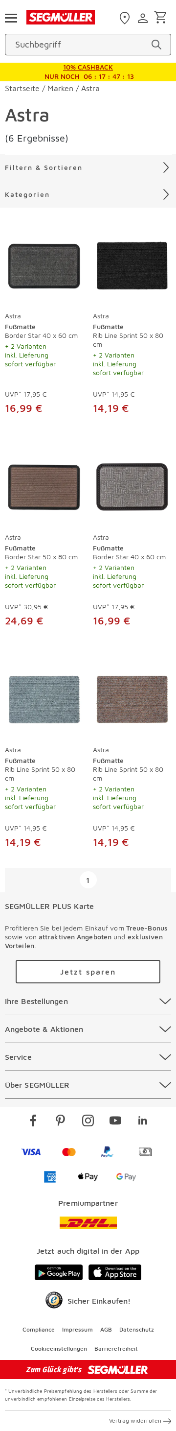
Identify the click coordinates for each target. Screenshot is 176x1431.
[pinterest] (60, 1122)
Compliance (38, 1329)
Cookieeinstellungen (59, 1348)
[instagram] (88, 1122)
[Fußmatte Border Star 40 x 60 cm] (44, 263)
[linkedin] (143, 1122)
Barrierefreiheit (116, 1348)
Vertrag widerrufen (135, 1420)
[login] (144, 18)
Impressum (77, 1329)
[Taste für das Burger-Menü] (11, 17)
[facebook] (33, 1122)
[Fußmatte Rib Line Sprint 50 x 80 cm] (132, 263)
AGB (106, 1329)
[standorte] (126, 18)
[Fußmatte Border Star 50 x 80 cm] (44, 485)
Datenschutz (136, 1329)
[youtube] (115, 1122)
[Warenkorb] (162, 17)
